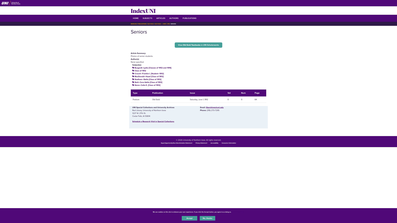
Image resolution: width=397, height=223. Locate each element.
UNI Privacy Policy (238, 212)
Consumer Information (229, 143)
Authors (173, 18)
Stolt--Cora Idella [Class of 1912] (148, 82)
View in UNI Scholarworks (198, 45)
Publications (189, 18)
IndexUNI (143, 11)
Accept (190, 218)
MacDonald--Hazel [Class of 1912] (149, 76)
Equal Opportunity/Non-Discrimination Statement (176, 143)
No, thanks (207, 218)
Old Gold (150, 24)
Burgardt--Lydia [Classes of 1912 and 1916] (153, 68)
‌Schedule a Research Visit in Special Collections (153, 121)
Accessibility (214, 143)
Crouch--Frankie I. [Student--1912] (149, 73)
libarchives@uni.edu (215, 107)
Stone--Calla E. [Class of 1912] (147, 85)
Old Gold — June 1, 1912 (162, 24)
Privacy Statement (201, 143)
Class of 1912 (140, 71)
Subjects (147, 18)
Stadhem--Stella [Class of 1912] (148, 79)
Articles (160, 18)
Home (136, 18)
